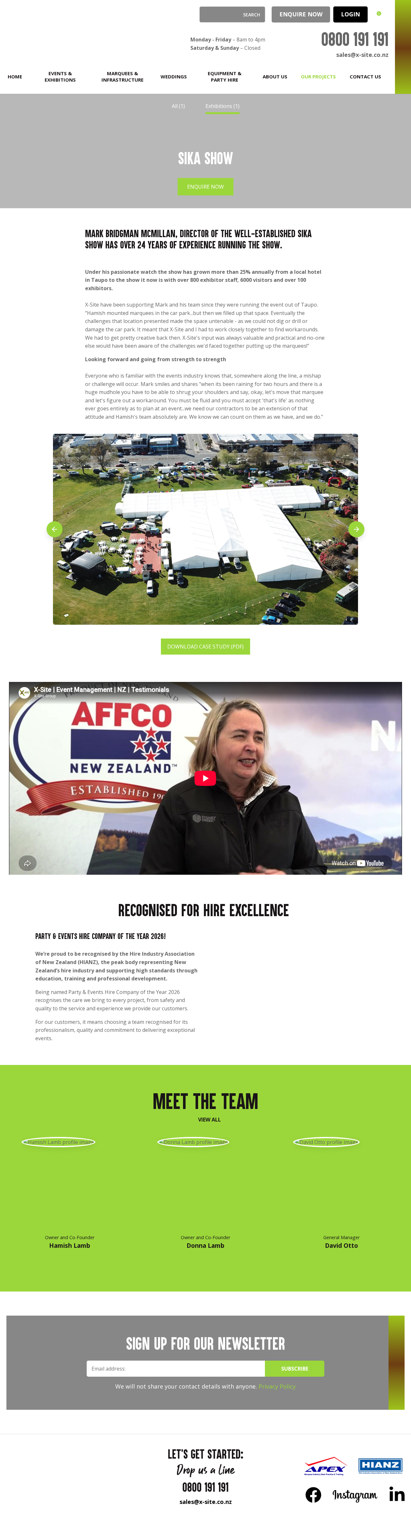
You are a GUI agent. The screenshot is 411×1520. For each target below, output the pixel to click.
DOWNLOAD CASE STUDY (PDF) (205, 646)
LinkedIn (397, 1495)
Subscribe (294, 1368)
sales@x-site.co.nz (362, 54)
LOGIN (350, 14)
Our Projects (318, 76)
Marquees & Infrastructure (122, 76)
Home (15, 76)
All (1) (178, 106)
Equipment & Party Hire (224, 76)
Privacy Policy (277, 1386)
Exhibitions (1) (223, 106)
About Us (275, 76)
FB (313, 1495)
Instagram (355, 1495)
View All (209, 1119)
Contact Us (365, 76)
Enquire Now (300, 14)
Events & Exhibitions (60, 76)
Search (207, 14)
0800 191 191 (355, 39)
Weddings (174, 76)
